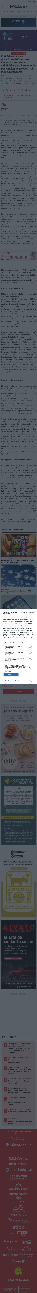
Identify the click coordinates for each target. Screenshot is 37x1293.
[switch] (30, 647)
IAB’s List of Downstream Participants (20, 637)
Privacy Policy (28, 681)
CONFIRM (11, 674)
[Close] (33, 612)
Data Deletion (8, 681)
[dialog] (18, 646)
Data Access (18, 681)
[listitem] (18, 643)
